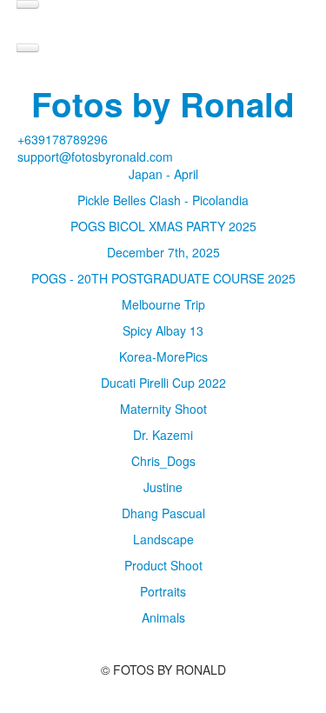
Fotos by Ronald (163, 104)
